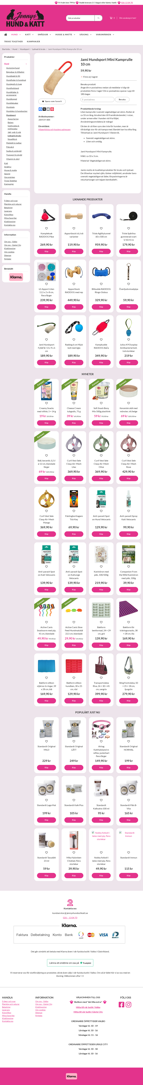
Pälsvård (10, 147)
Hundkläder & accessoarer (12, 93)
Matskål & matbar (14, 143)
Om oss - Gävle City (12, 245)
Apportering (13, 119)
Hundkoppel (11, 99)
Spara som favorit (53, 101)
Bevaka (122, 99)
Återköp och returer (13, 204)
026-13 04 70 (127, 3)
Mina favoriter (10, 218)
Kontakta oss (9, 225)
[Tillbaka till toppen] (137, 1081)
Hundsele (10, 107)
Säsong (84, 34)
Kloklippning (9, 221)
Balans (10, 122)
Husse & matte (63, 34)
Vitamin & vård (12, 159)
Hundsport (11, 115)
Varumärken (103, 34)
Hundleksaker (12, 103)
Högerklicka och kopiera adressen (54, 129)
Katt (28, 34)
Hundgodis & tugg (14, 84)
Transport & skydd (14, 155)
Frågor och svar (11, 200)
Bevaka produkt (88, 84)
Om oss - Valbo (10, 241)
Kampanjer (33, 41)
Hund (14, 34)
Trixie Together (13, 41)
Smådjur (43, 34)
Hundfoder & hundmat (16, 80)
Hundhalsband (12, 88)
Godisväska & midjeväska (13, 127)
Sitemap (7, 255)
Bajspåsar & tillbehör (15, 72)
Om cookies (9, 252)
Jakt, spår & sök (14, 132)
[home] (5, 34)
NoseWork (12, 139)
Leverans (8, 211)
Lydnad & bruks (14, 135)
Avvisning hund (13, 68)
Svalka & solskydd (14, 151)
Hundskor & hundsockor (17, 111)
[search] (99, 18)
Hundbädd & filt (13, 76)
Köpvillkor (8, 214)
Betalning (8, 207)
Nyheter (7, 259)
